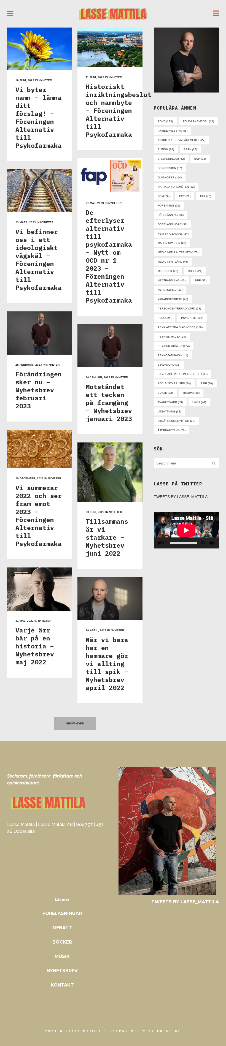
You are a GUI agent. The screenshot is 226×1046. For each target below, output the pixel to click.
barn (190, 149)
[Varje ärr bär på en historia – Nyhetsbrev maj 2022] (39, 589)
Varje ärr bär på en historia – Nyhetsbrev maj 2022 (34, 646)
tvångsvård (170, 402)
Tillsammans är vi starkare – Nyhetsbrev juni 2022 (107, 537)
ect (184, 196)
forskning (169, 205)
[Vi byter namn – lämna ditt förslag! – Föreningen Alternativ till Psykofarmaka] (39, 49)
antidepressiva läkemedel (181, 140)
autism (166, 149)
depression (170, 168)
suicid (165, 392)
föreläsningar (172, 224)
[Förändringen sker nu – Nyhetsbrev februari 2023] (39, 333)
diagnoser (170, 177)
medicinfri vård (173, 261)
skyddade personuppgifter (183, 374)
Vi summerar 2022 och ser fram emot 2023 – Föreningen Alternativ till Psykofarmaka (38, 515)
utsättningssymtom (176, 420)
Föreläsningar (62, 913)
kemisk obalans (173, 233)
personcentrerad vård (179, 308)
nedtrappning (171, 280)
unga (199, 402)
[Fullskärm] (218, 543)
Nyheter (45, 80)
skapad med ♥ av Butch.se (145, 1031)
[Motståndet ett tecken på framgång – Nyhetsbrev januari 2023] (109, 345)
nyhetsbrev (170, 289)
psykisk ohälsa (174, 345)
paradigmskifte (173, 299)
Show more (75, 723)
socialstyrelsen (174, 383)
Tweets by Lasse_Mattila (181, 497)
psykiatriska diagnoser (180, 327)
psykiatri (192, 317)
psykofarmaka (173, 355)
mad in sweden (172, 242)
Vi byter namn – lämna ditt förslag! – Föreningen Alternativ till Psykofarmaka (38, 117)
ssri (206, 383)
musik (195, 271)
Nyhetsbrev (62, 970)
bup (200, 158)
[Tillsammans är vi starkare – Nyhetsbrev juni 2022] (109, 472)
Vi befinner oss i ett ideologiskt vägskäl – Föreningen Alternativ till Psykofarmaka (38, 259)
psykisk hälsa (172, 336)
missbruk (168, 271)
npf (200, 280)
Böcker (62, 942)
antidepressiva (172, 130)
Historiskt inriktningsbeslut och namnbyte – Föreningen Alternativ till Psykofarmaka (118, 110)
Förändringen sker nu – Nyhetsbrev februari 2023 (38, 390)
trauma (191, 392)
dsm (164, 196)
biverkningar (171, 158)
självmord (169, 364)
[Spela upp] (159, 543)
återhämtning (171, 430)
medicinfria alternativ (178, 252)
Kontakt (62, 985)
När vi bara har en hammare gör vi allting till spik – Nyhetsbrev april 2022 (107, 663)
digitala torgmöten (176, 186)
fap (205, 196)
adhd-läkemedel (198, 121)
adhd (165, 121)
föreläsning (171, 214)
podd (164, 317)
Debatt (62, 927)
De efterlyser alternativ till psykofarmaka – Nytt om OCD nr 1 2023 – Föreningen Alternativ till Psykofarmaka (109, 256)
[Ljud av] (211, 543)
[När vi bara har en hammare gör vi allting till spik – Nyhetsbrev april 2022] (109, 598)
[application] (186, 530)
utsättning (169, 411)
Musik (62, 956)
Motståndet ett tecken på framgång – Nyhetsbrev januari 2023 (109, 402)
